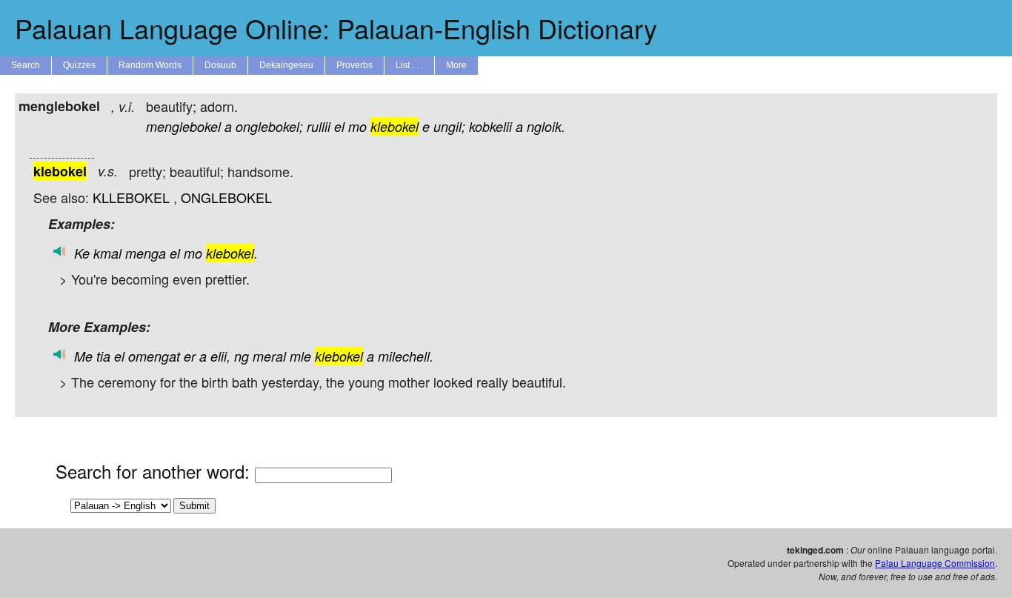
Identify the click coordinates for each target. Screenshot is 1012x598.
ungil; (449, 126)
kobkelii (490, 126)
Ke (82, 253)
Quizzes (79, 65)
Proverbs (354, 65)
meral (269, 356)
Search (25, 65)
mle (300, 356)
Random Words (150, 65)
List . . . (409, 65)
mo (357, 126)
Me (83, 356)
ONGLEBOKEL (226, 197)
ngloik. (546, 126)
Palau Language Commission (935, 563)
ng (241, 356)
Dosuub (220, 65)
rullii (318, 126)
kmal (107, 253)
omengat (154, 356)
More (456, 65)
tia (103, 356)
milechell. (405, 356)
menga (145, 253)
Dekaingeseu (286, 65)
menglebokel (183, 126)
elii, (220, 356)
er (190, 356)
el (339, 126)
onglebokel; (269, 126)
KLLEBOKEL (131, 197)
